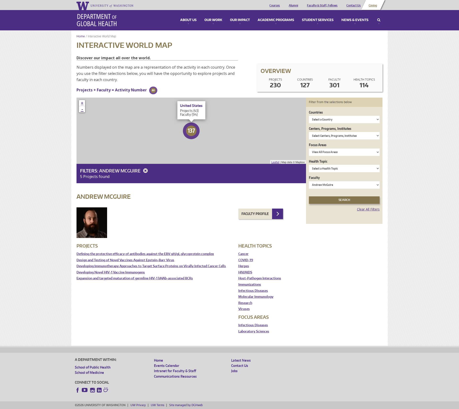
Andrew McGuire (120, 170)
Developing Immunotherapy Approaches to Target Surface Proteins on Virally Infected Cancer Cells (151, 266)
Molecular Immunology (255, 296)
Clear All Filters (368, 209)
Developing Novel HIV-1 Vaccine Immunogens (110, 272)
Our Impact (240, 20)
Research (245, 303)
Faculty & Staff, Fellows (322, 5)
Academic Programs (276, 20)
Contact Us (353, 5)
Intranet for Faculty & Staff (175, 371)
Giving (373, 5)
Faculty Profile (255, 214)
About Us (188, 20)
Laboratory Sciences (253, 331)
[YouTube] (85, 390)
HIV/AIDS (245, 272)
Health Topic (318, 161)
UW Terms (157, 405)
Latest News (241, 360)
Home (80, 36)
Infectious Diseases (253, 291)
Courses (274, 5)
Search (378, 20)
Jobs (234, 371)
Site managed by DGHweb (186, 405)
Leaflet (275, 162)
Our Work (213, 20)
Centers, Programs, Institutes (330, 129)
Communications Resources (175, 376)
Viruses (244, 309)
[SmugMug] (106, 390)
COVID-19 (245, 260)
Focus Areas (317, 145)
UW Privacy (138, 405)
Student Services (317, 20)
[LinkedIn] (99, 390)
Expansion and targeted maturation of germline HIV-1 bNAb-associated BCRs (134, 278)
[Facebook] (78, 390)
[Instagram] (92, 390)
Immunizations (249, 284)
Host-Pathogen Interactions (259, 278)
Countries (316, 112)
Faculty (314, 178)
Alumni (293, 5)
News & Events (354, 20)
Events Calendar (166, 366)
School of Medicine (89, 372)
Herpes (243, 266)
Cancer (243, 254)
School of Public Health (92, 367)
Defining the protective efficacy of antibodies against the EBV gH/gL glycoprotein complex (145, 254)
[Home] (96, 20)
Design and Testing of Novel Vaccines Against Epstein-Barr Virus (125, 260)
